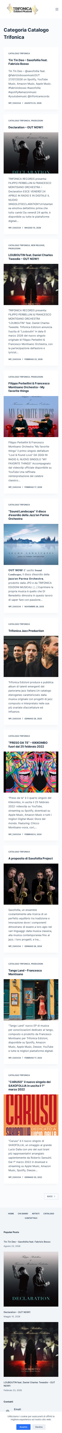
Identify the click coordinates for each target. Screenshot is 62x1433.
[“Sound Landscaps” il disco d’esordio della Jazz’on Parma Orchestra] (31, 544)
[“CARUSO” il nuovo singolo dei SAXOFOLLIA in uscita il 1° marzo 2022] (31, 1114)
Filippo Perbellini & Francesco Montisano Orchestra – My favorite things (29, 387)
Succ (50, 1196)
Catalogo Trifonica (19, 53)
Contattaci (31, 1218)
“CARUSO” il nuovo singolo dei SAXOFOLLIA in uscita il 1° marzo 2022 (29, 1085)
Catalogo (48, 1213)
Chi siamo (23, 1213)
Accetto (23, 1427)
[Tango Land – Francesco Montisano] (31, 999)
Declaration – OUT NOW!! (25, 127)
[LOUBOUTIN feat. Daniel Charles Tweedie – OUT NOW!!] (31, 284)
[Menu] (56, 9)
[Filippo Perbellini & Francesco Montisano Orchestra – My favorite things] (31, 416)
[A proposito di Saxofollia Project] (31, 884)
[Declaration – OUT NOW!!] (31, 152)
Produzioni (37, 120)
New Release (37, 245)
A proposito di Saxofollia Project (30, 858)
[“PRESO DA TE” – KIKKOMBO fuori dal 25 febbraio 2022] (31, 772)
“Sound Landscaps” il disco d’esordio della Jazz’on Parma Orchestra (28, 515)
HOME (11, 1213)
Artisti (35, 1213)
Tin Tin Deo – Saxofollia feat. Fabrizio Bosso (27, 1241)
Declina (38, 1427)
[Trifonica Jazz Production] (31, 656)
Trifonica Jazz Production (26, 630)
